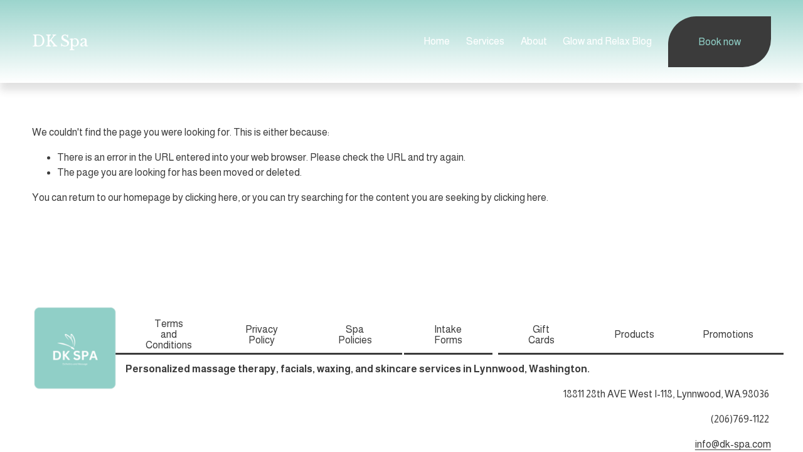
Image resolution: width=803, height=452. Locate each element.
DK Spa (60, 41)
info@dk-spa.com (733, 444)
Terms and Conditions (169, 334)
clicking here (211, 197)
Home (436, 41)
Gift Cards (541, 334)
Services (485, 41)
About (534, 41)
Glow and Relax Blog (607, 41)
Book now (719, 41)
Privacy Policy (261, 334)
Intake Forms (448, 334)
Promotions (728, 334)
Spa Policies (355, 334)
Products (634, 334)
